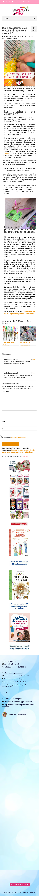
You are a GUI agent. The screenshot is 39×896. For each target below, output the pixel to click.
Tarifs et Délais (24, 676)
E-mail (4, 421)
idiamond (6, 153)
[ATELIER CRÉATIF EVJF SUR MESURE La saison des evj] (19, 830)
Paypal (21, 679)
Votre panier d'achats (22, 1)
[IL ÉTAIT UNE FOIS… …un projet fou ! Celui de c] (19, 749)
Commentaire (6, 391)
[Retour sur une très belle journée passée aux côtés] (19, 769)
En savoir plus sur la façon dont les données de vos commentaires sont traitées (18, 451)
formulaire (17, 664)
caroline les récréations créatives (14, 36)
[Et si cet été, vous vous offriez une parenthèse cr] (19, 729)
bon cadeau (14, 702)
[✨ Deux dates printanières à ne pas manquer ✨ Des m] (19, 790)
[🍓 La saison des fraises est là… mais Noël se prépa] (19, 810)
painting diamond (11, 373)
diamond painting (11, 359)
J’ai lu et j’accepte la (13, 437)
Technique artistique (8, 38)
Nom (3, 414)
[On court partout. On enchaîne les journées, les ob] (19, 851)
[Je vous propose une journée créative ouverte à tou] (19, 871)
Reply (33, 359)
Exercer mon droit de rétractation (15, 682)
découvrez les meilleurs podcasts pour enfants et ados (19, 313)
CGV (5, 693)
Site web (4, 429)
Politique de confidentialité (18, 437)
